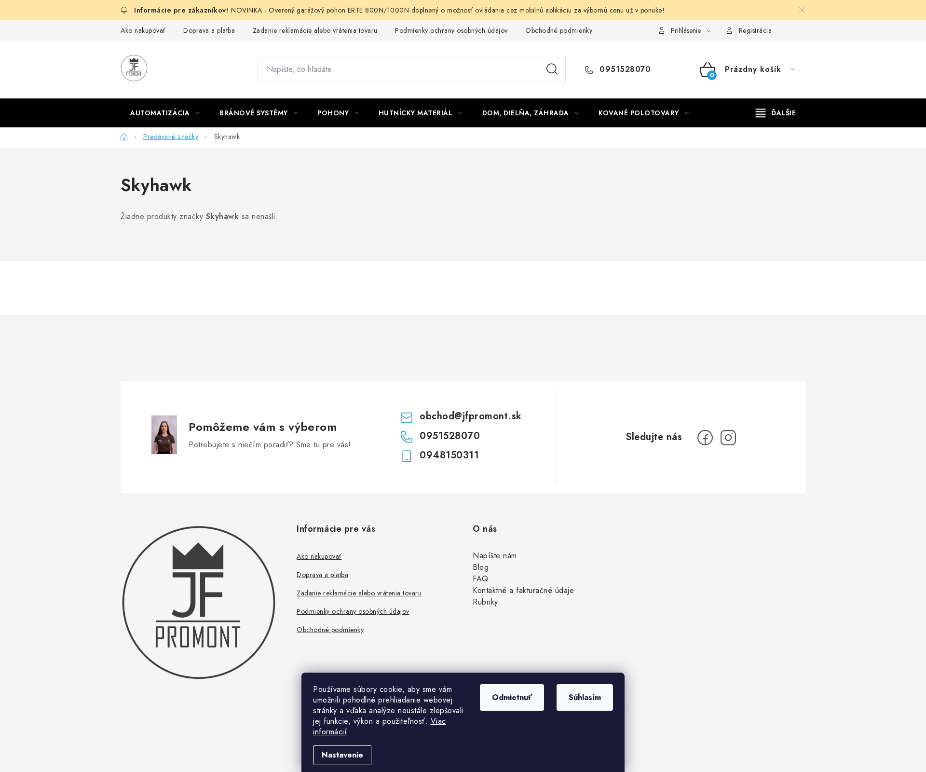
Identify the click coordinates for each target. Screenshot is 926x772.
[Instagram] (728, 437)
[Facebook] (705, 437)
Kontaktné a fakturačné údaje (523, 590)
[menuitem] (165, 112)
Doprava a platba (209, 30)
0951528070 (624, 69)
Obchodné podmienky (558, 30)
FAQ (481, 578)
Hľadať (552, 69)
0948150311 (449, 455)
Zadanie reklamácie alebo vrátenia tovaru (315, 30)
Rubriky (485, 601)
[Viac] (776, 112)
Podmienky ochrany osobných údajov (451, 30)
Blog (481, 567)
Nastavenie (342, 754)
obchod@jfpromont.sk (471, 416)
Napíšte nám (495, 555)
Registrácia (755, 30)
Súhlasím (585, 697)
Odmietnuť (512, 697)
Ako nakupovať (143, 30)
